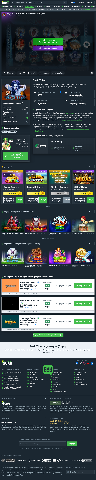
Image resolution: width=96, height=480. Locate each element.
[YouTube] (88, 363)
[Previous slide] (89, 166)
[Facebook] (77, 363)
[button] (57, 73)
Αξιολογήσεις (76, 6)
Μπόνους (39, 6)
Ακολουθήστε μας (81, 360)
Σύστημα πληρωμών (75, 101)
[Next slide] (92, 166)
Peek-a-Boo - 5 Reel (59, 234)
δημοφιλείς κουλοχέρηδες (72, 120)
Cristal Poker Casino (29, 300)
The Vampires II (35, 233)
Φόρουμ (66, 6)
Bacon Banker (58, 265)
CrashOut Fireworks (81, 265)
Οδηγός (48, 6)
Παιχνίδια (30, 6)
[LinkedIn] (92, 363)
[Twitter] (81, 363)
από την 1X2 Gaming (14, 16)
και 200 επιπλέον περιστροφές (29, 323)
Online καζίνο (20, 6)
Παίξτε (20, 200)
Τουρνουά (87, 6)
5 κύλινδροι (12, 131)
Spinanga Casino (28, 318)
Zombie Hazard (83, 233)
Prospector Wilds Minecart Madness (33, 265)
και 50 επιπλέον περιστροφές (29, 287)
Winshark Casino (28, 282)
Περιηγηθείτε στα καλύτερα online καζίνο (48, 335)
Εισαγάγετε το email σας (26, 442)
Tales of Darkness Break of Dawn (12, 234)
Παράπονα (57, 6)
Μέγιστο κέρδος (42, 101)
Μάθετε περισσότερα (75, 9)
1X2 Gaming (70, 113)
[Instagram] (84, 363)
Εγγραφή (72, 444)
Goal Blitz (10, 265)
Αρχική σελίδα (7, 6)
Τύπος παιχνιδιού (74, 92)
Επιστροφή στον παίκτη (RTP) (47, 92)
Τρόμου (4, 131)
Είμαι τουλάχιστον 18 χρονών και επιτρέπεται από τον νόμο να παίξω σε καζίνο (46, 448)
